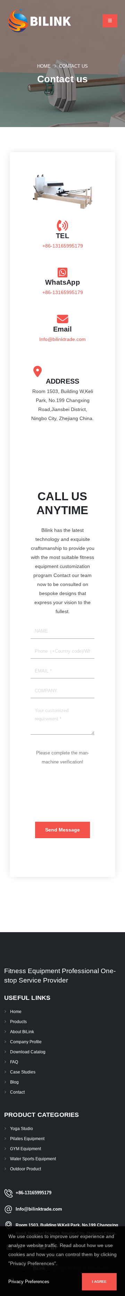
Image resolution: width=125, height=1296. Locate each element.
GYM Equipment (25, 1148)
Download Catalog (27, 1052)
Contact (17, 1092)
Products (18, 1021)
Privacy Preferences (28, 1281)
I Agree (99, 1282)
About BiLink (22, 1031)
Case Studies (22, 1072)
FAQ (14, 1062)
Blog (14, 1082)
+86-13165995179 (62, 246)
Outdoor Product (25, 1169)
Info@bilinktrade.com (62, 339)
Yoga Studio (21, 1128)
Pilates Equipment (27, 1138)
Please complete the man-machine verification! (62, 757)
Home (44, 66)
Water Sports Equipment (33, 1158)
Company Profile (26, 1041)
